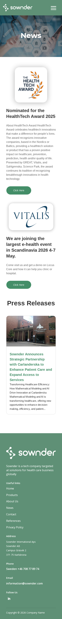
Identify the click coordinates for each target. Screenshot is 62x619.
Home (10, 488)
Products (12, 495)
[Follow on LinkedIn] (9, 598)
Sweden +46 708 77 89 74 (22, 569)
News (9, 508)
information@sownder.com (24, 583)
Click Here (18, 190)
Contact (11, 514)
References (13, 521)
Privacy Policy (14, 527)
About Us (12, 501)
